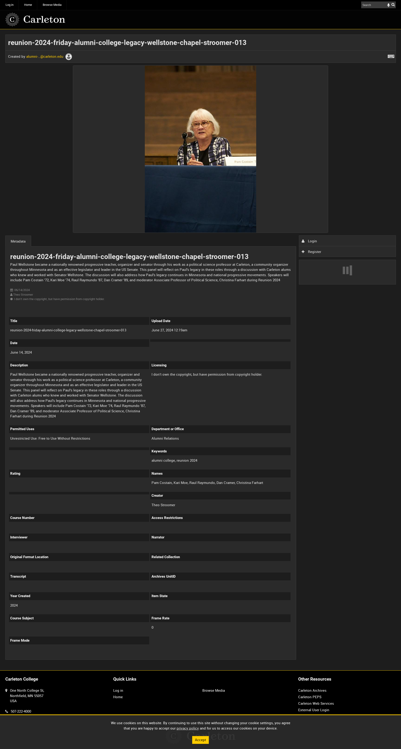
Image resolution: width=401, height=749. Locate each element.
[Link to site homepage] (35, 19)
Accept (200, 739)
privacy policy (188, 728)
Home (28, 5)
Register (314, 251)
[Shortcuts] (391, 55)
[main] (200, 350)
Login (312, 241)
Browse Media (52, 5)
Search (393, 4)
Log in (9, 5)
